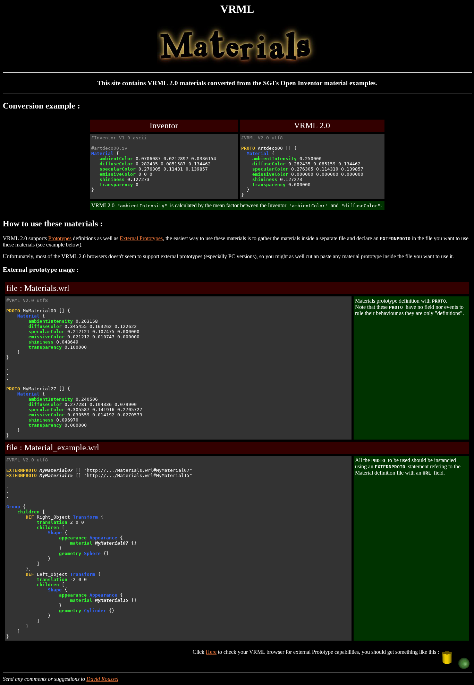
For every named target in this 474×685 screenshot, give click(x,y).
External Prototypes (141, 238)
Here (211, 652)
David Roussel (102, 679)
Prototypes (59, 238)
